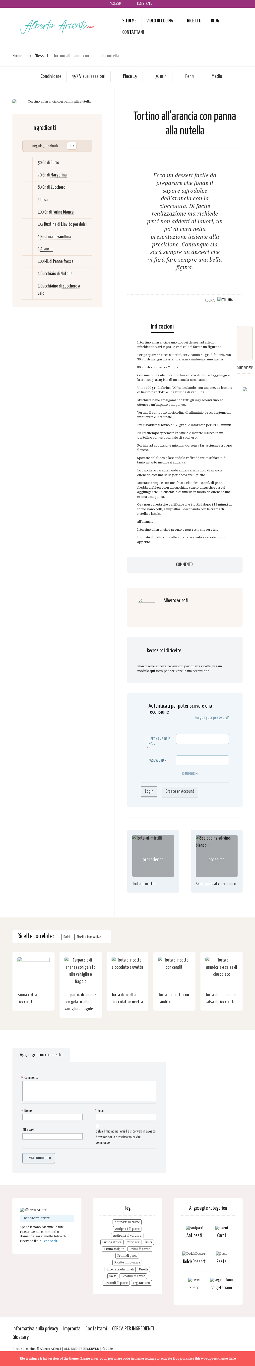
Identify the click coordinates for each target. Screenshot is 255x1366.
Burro (55, 162)
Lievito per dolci (74, 224)
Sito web (28, 1130)
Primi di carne (139, 1249)
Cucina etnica (112, 1242)
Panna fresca (63, 261)
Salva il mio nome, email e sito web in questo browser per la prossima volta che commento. (126, 1137)
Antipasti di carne (127, 1222)
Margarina (59, 175)
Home (17, 56)
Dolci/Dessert (38, 56)
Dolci (67, 937)
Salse (112, 1276)
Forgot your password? (212, 718)
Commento (184, 565)
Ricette (194, 20)
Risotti (143, 1269)
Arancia (46, 249)
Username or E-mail (159, 741)
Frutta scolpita (114, 1249)
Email (100, 1111)
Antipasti (194, 1235)
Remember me (190, 774)
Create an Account (180, 791)
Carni (221, 1235)
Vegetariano (141, 1283)
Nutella (66, 273)
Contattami (133, 32)
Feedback (49, 1241)
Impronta (71, 1329)
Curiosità (133, 1242)
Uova (44, 199)
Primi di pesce (127, 1255)
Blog (215, 20)
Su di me (129, 20)
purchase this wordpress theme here (208, 1358)
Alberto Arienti (176, 600)
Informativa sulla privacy (35, 1329)
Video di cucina (159, 20)
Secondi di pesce (116, 1283)
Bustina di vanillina (55, 236)
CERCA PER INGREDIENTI (133, 1329)
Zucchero (58, 187)
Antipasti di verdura (127, 1235)
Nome (27, 1111)
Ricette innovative (89, 937)
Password (156, 760)
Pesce (194, 1288)
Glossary (20, 1337)
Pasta (221, 1261)
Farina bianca (63, 212)
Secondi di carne (133, 1276)
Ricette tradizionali (120, 1269)
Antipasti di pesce (127, 1229)
